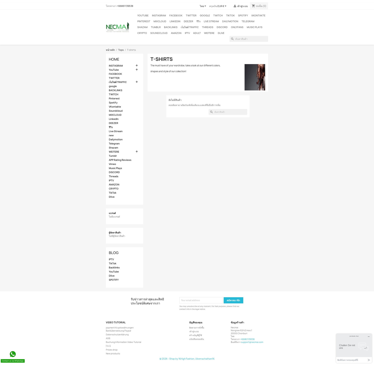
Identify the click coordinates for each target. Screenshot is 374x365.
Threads (207, 27)
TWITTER (191, 15)
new (111, 135)
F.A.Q (108, 346)
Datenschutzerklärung (117, 334)
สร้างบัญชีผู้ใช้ (195, 335)
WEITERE (209, 33)
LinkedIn (175, 21)
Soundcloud (159, 33)
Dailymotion (230, 21)
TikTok (230, 15)
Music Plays (254, 27)
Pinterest (143, 21)
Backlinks (114, 267)
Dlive (221, 33)
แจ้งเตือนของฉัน (196, 339)
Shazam (142, 27)
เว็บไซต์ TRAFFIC (190, 27)
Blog (114, 252)
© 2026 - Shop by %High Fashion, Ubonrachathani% (187, 358)
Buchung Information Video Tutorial (123, 342)
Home (114, 59)
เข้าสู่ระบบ (194, 331)
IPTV (187, 33)
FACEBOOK (175, 15)
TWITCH (218, 15)
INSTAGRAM (159, 15)
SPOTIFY (114, 279)
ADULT (197, 33)
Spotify (243, 15)
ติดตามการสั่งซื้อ (196, 327)
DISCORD (222, 27)
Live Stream (211, 21)
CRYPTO (142, 33)
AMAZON (176, 33)
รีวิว (198, 21)
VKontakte (258, 15)
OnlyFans (237, 27)
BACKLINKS (171, 27)
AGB (108, 338)
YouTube (143, 15)
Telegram (248, 21)
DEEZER (188, 21)
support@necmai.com (252, 342)
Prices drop (111, 349)
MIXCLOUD (160, 21)
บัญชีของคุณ (195, 322)
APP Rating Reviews (120, 160)
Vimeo (112, 164)
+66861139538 (125, 6)
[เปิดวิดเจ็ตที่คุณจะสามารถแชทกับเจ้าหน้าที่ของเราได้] (354, 348)
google (205, 15)
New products (113, 353)
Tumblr (156, 27)
